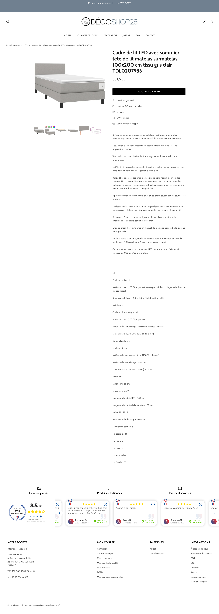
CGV (193, 563)
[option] (70, 86)
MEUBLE (68, 35)
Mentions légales (199, 581)
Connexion (102, 548)
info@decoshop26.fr (17, 548)
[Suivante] (102, 86)
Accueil (9, 45)
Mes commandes (105, 558)
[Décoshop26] (109, 21)
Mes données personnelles (110, 577)
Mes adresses (103, 567)
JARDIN (126, 35)
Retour (194, 572)
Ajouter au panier (149, 91)
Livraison (195, 567)
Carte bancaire (157, 553)
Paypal (153, 548)
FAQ (138, 35)
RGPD (100, 572)
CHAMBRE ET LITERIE (87, 35)
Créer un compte (105, 553)
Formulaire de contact (201, 553)
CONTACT (150, 35)
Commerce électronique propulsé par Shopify (42, 605)
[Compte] (204, 21)
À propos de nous (199, 548)
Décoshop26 (19, 605)
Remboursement (198, 577)
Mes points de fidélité (107, 563)
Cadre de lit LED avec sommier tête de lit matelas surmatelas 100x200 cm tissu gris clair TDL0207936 (53, 45)
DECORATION (110, 35)
